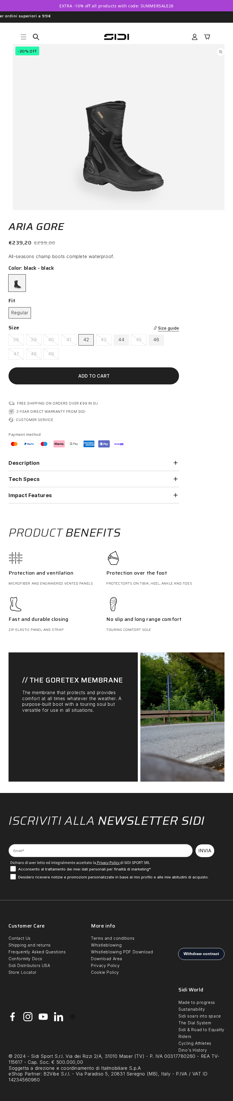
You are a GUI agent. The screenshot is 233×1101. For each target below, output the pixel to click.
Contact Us (20, 938)
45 (141, 341)
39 (36, 341)
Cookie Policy (105, 972)
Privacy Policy (107, 862)
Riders (185, 1036)
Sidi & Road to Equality (201, 1029)
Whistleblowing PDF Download (122, 951)
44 (121, 339)
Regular (19, 312)
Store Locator (23, 972)
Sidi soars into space (199, 1016)
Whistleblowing (106, 945)
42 (86, 339)
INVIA (204, 850)
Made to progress (196, 1002)
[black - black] (17, 283)
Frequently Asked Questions (37, 951)
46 (156, 339)
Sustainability (191, 1009)
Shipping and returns (30, 945)
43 (106, 341)
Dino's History (192, 1050)
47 (18, 355)
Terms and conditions (112, 938)
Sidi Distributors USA (29, 965)
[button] (23, 37)
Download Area (106, 958)
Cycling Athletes (194, 1043)
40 (53, 341)
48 (36, 355)
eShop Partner (25, 1074)
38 (18, 341)
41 (71, 341)
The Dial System (194, 1022)
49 (53, 355)
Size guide (168, 328)
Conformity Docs (25, 958)
